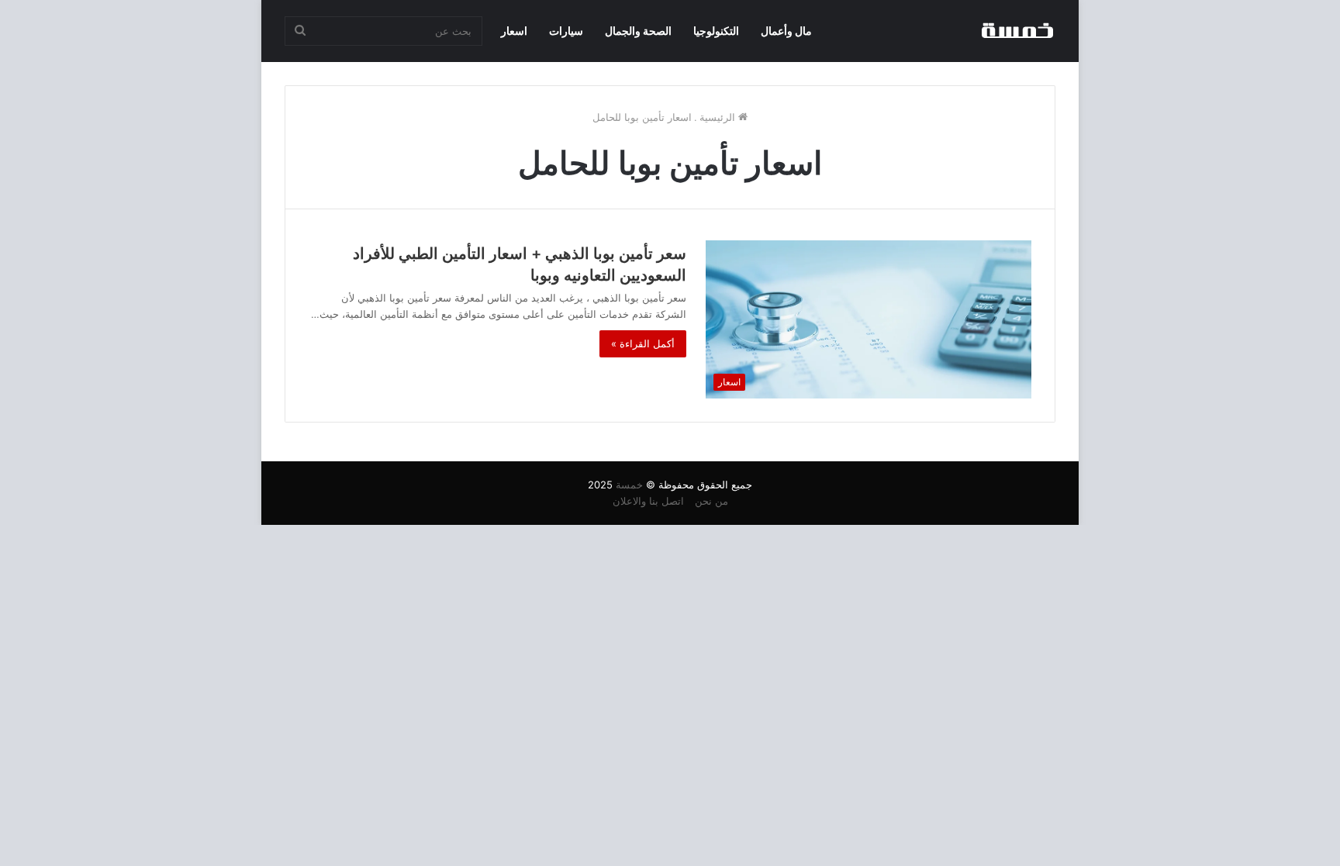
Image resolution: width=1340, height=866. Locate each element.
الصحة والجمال (638, 30)
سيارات (566, 30)
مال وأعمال (786, 30)
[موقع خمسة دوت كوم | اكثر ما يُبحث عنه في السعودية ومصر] (1016, 31)
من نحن (711, 501)
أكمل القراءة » (643, 343)
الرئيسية (718, 117)
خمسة (629, 484)
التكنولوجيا (716, 30)
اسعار (514, 30)
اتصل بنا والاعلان (648, 501)
